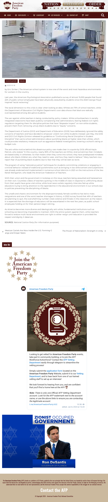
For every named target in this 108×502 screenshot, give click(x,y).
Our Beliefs (22, 15)
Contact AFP (73, 15)
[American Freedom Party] (54, 1)
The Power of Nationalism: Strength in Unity (82, 231)
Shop (87, 15)
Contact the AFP (54, 490)
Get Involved (55, 15)
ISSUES (22, 81)
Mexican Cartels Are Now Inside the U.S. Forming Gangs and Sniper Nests (28, 231)
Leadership (40, 15)
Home (9, 15)
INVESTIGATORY (11, 81)
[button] (27, 15)
